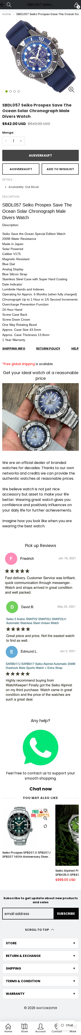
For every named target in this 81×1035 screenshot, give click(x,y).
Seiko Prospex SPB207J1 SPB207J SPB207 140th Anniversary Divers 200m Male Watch (26, 855)
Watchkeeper (46, 1008)
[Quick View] (45, 818)
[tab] (40, 943)
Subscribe (66, 913)
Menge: (8, 132)
